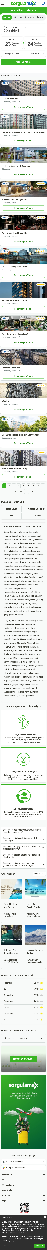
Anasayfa (4, 75)
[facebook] (26, 1156)
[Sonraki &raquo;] (32, 491)
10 (15, 491)
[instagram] (34, 1156)
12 (27, 491)
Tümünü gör (39, 874)
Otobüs (31, 17)
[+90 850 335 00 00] (43, 3)
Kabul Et (39, 1246)
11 (21, 491)
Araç (42, 17)
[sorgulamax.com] (23, 3)
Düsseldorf (18, 75)
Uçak (20, 17)
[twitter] (30, 1156)
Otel (8, 17)
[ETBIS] (24, 1208)
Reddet (7, 1246)
